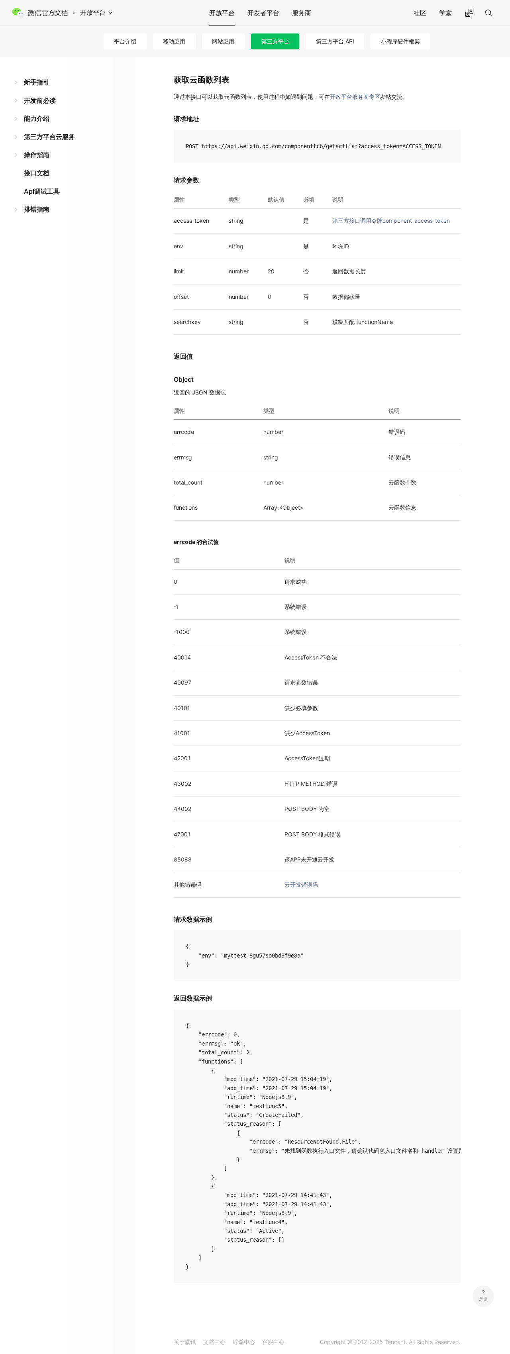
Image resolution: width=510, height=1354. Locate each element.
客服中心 (273, 1341)
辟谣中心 (244, 1341)
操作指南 (36, 155)
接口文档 (36, 173)
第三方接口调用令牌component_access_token (391, 220)
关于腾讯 (185, 1341)
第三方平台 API (335, 41)
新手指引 (36, 82)
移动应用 (174, 41)
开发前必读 (40, 100)
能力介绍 (36, 118)
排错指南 (36, 209)
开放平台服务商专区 (355, 96)
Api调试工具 (42, 191)
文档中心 (214, 1341)
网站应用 (223, 41)
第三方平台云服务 (49, 137)
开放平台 (222, 13)
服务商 (301, 13)
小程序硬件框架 (400, 41)
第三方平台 (275, 41)
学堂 (445, 13)
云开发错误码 (301, 884)
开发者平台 (263, 13)
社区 (420, 13)
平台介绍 (125, 41)
